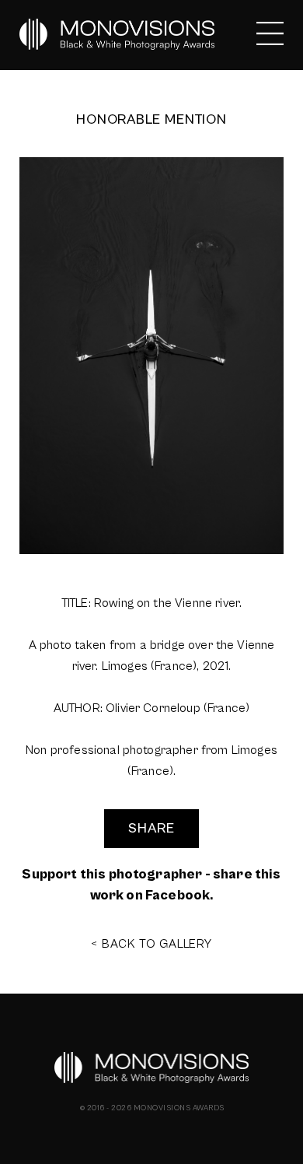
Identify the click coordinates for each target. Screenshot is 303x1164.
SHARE (151, 828)
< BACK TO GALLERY (151, 944)
